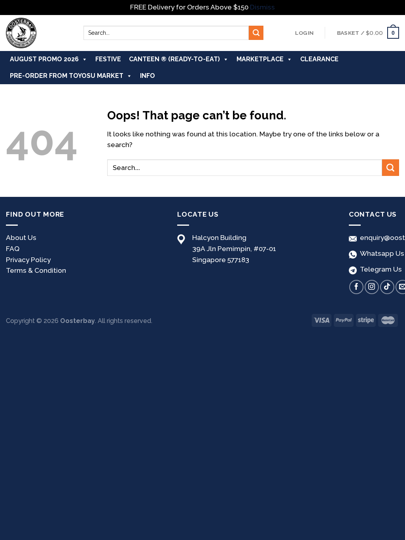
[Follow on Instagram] (372, 287)
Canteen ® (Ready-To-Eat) (174, 59)
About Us (21, 238)
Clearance (319, 59)
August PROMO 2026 (44, 59)
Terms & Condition (36, 270)
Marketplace (260, 59)
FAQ (12, 249)
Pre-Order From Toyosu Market (66, 75)
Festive (108, 59)
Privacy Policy (28, 260)
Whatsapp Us (380, 253)
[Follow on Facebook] (356, 287)
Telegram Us (379, 269)
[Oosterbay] (39, 33)
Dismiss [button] (262, 7)
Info (147, 75)
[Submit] (256, 33)
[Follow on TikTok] (387, 287)
